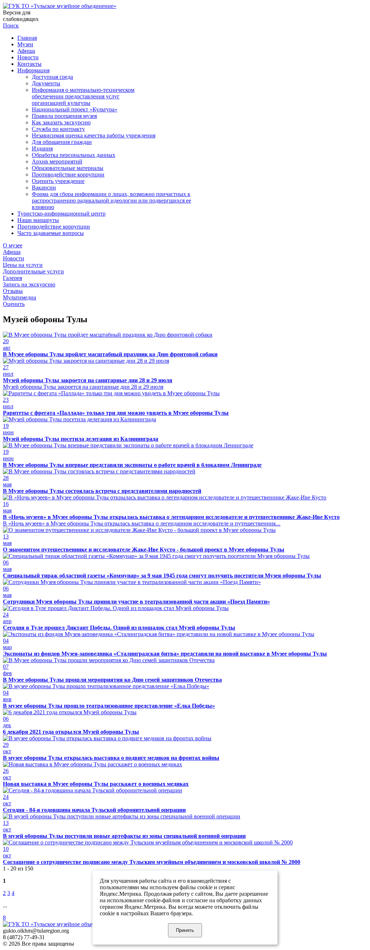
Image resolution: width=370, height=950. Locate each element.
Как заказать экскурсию (61, 122)
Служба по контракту (58, 129)
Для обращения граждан (62, 142)
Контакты (29, 64)
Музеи (25, 44)
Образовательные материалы (67, 168)
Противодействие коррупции (68, 174)
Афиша (26, 51)
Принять (185, 930)
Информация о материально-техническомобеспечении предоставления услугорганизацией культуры (83, 96)
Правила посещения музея (64, 116)
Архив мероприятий (57, 161)
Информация (33, 70)
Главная (27, 38)
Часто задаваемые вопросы (50, 233)
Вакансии (44, 187)
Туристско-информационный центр (61, 213)
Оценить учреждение (58, 181)
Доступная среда (52, 77)
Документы (46, 83)
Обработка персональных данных (73, 155)
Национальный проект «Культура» (74, 109)
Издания (42, 148)
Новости (28, 57)
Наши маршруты (38, 220)
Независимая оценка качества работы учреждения (93, 135)
